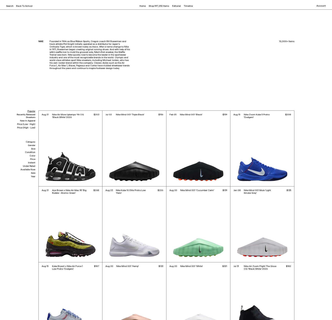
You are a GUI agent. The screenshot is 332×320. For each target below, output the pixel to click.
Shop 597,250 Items (159, 6)
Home (142, 6)
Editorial (176, 6)
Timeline (188, 6)
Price (32, 159)
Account (321, 6)
